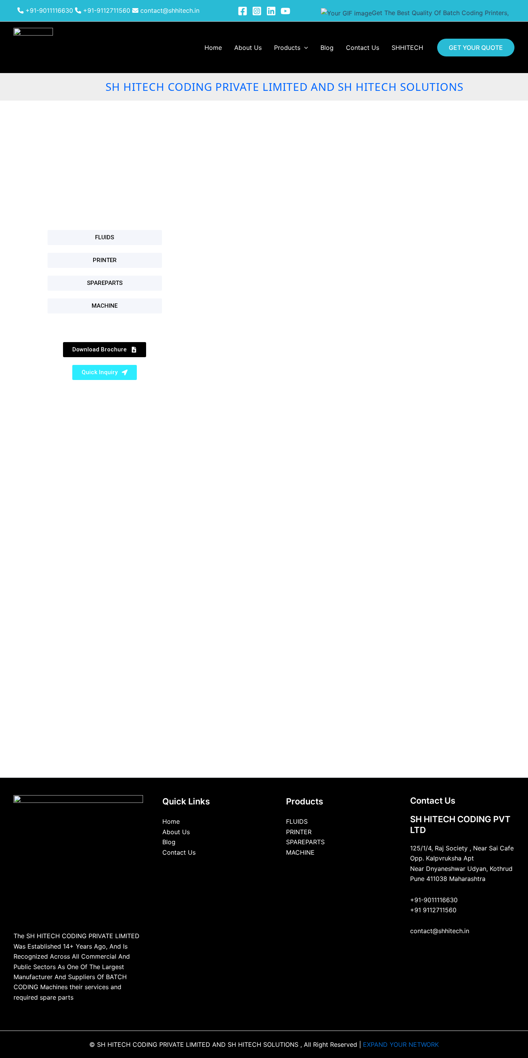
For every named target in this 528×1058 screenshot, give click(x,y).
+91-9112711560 (105, 10)
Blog (327, 47)
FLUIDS (297, 821)
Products (287, 47)
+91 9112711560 (433, 910)
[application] (304, 47)
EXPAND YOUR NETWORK (401, 1044)
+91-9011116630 (48, 10)
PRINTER (299, 832)
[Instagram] (257, 11)
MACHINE (300, 852)
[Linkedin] (271, 11)
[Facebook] (242, 11)
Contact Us (362, 47)
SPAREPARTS (305, 842)
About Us (248, 47)
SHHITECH (407, 47)
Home (213, 47)
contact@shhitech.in (168, 10)
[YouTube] (285, 11)
